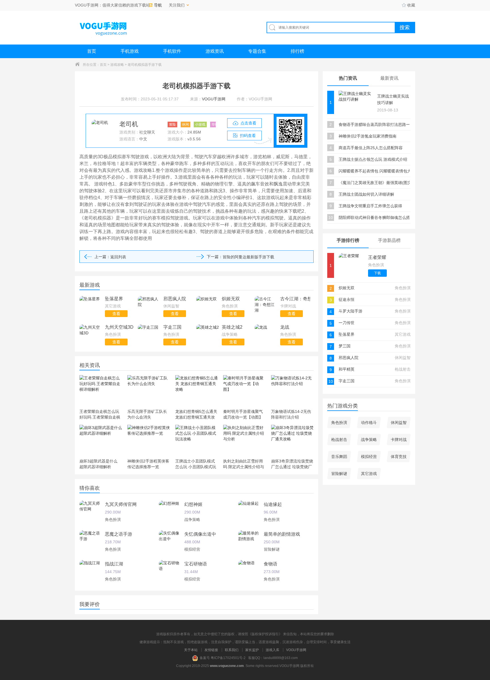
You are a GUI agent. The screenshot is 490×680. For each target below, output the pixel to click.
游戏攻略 (117, 65)
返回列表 (118, 257)
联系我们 (231, 650)
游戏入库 (272, 650)
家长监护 (252, 650)
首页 (91, 51)
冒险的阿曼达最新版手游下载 (248, 257)
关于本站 (191, 650)
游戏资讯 (215, 51)
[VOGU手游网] (103, 27)
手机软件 (172, 51)
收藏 (411, 5)
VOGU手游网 (296, 650)
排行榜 (297, 51)
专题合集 (257, 51)
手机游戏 (130, 51)
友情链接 (211, 650)
